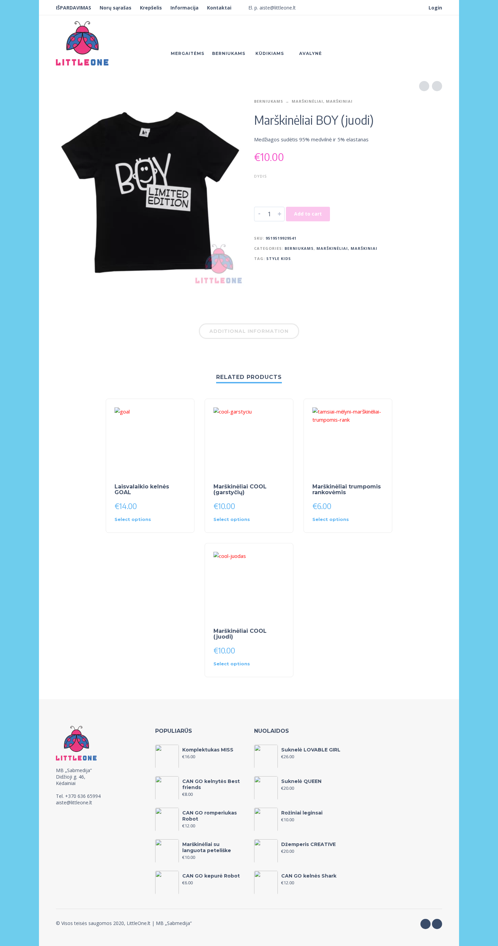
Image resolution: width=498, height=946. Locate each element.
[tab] (249, 332)
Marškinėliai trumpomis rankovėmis (346, 489)
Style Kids (278, 258)
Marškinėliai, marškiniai (322, 101)
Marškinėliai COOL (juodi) (240, 634)
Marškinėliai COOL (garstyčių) (240, 489)
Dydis (260, 176)
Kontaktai (219, 7)
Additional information (249, 331)
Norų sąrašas (115, 7)
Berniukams (268, 101)
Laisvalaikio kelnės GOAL (142, 489)
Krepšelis (151, 7)
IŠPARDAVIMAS (73, 7)
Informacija (184, 7)
